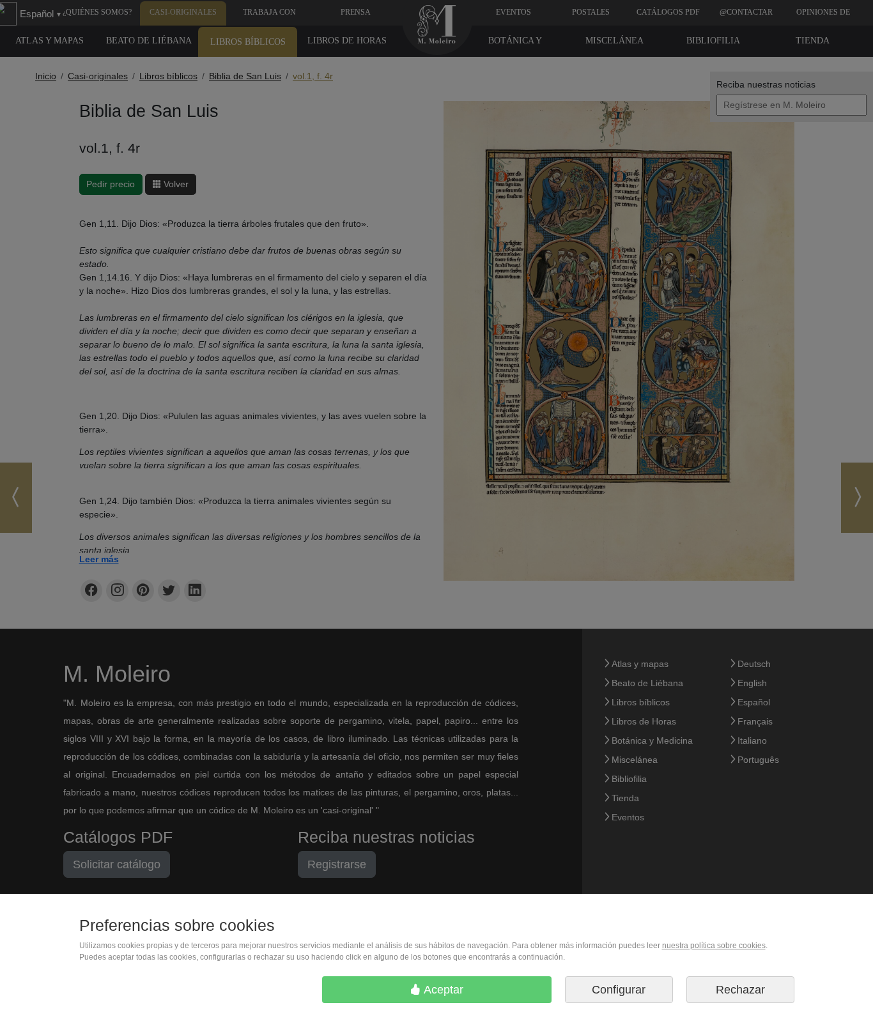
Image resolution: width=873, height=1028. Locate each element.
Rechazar (740, 989)
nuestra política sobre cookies (714, 945)
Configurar (618, 989)
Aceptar (442, 989)
